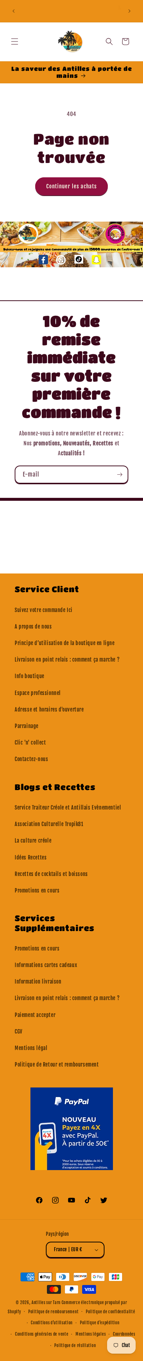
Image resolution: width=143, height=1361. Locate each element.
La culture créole (33, 840)
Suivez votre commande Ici (44, 610)
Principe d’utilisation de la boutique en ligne (65, 643)
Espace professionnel (38, 693)
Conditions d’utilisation (52, 1322)
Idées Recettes (31, 857)
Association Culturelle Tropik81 (49, 824)
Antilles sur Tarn (47, 1302)
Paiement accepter (35, 1015)
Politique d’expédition (99, 1322)
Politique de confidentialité (110, 1311)
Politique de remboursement (53, 1311)
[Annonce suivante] (129, 11)
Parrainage (26, 726)
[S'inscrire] (119, 475)
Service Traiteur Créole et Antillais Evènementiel (68, 807)
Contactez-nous (31, 759)
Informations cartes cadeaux (46, 965)
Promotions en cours (37, 890)
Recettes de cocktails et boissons (51, 874)
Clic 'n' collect (30, 742)
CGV (18, 1031)
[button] (15, 41)
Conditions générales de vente (41, 1334)
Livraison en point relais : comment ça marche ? (67, 659)
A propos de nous (33, 626)
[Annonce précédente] (14, 11)
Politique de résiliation (75, 1345)
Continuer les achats (71, 186)
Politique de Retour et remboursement (57, 1064)
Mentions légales (91, 1334)
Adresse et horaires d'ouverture (49, 709)
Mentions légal (31, 1048)
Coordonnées (124, 1334)
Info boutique (29, 676)
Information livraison (38, 981)
